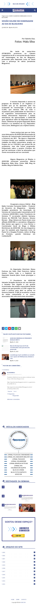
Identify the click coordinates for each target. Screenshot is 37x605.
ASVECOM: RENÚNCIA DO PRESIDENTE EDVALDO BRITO (21, 339)
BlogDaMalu (11, 372)
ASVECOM (5, 27)
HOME (12, 599)
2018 (19, 568)
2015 (19, 578)
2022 (19, 555)
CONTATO (23, 599)
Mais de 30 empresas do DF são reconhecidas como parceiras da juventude (20, 347)
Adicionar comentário (13, 399)
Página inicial (5, 16)
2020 (19, 562)
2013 (19, 584)
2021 (19, 559)
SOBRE (17, 599)
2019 (19, 565)
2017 (19, 571)
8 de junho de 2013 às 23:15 (14, 374)
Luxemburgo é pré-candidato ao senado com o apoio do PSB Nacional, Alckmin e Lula (22, 356)
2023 (19, 552)
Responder (10, 391)
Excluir (15, 391)
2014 (19, 581)
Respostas (11, 394)
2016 (19, 574)
